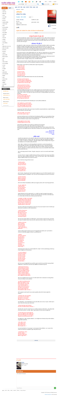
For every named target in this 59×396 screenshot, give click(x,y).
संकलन (3, 58)
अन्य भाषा (3, 65)
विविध (3, 60)
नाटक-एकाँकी (4, 17)
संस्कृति (3, 36)
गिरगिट (23, 362)
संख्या (30, 17)
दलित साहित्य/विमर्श (5, 73)
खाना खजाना (4, 49)
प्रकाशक (50, 1)
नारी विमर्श (3, 39)
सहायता (34, 7)
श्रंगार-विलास (4, 84)
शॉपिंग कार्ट (56, 4)
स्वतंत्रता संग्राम (4, 79)
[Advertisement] (36, 349)
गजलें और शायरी (4, 23)
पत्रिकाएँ (3, 75)
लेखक (46, 1)
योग (2, 44)
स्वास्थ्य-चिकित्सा (4, 42)
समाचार (24, 7)
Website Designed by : (48, 394)
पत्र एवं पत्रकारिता (5, 63)
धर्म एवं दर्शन (4, 37)
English (55, 1)
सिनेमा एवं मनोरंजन (5, 56)
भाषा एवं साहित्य (4, 32)
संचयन (3, 70)
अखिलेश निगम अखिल (21, 14)
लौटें (18, 27)
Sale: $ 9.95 (21, 17)
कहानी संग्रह (4, 11)
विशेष (3, 85)
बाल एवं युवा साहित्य (5, 27)
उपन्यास (3, 15)
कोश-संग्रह (4, 51)
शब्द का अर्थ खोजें (46, 4)
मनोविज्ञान (3, 82)
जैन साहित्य (4, 68)
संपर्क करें (27, 7)
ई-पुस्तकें (10, 7)
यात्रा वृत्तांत (4, 30)
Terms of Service (23, 390)
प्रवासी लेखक (4, 34)
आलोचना (3, 66)
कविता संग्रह (4, 13)
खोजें (19, 7)
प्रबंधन (3, 77)
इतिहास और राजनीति (5, 48)
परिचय (21, 7)
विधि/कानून (4, 80)
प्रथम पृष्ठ (36, 32)
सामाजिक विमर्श (4, 72)
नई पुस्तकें (3, 10)
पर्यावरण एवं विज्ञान (5, 61)
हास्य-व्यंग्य (4, 20)
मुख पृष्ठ (16, 7)
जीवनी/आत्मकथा (4, 29)
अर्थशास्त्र (3, 53)
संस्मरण (3, 25)
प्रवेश (37, 7)
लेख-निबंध (3, 18)
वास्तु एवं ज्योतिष (4, 54)
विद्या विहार (22, 19)
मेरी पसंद (31, 7)
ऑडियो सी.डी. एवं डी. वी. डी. (6, 46)
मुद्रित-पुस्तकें (4, 7)
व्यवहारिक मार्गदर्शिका (5, 22)
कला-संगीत (4, 41)
